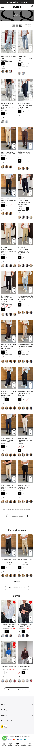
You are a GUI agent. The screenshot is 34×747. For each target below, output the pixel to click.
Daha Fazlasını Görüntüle (17, 588)
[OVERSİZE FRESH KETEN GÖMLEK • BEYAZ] (10, 681)
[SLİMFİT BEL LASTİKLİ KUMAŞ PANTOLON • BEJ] (2, 455)
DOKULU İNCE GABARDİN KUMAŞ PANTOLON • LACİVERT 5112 (8, 393)
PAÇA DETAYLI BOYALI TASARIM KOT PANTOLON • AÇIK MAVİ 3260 (25, 57)
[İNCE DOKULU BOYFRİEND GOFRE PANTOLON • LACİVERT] (23, 217)
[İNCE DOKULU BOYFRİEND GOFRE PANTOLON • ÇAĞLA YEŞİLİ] (31, 217)
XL (3, 66)
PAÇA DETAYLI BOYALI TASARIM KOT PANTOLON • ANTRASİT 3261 (8, 106)
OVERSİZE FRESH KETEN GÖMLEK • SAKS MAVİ (9, 667)
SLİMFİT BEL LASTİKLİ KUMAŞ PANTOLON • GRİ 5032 (25, 440)
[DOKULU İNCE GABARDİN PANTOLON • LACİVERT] (31, 312)
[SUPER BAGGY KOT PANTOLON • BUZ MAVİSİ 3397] (10, 71)
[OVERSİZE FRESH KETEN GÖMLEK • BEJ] (6, 681)
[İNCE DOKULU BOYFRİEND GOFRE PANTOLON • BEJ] (19, 217)
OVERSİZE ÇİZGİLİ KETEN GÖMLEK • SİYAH (25, 626)
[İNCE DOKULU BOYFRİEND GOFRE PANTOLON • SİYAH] (27, 217)
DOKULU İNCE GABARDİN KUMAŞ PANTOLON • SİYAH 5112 (25, 393)
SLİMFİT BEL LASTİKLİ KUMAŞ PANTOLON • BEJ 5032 (8, 487)
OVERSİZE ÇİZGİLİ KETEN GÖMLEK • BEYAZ (9, 626)
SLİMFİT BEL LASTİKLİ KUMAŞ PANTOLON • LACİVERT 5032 (7, 440)
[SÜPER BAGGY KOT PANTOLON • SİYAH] (6, 71)
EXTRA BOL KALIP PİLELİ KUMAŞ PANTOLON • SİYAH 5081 (9, 561)
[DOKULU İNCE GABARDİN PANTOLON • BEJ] (19, 312)
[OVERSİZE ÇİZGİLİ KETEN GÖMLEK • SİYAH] (10, 635)
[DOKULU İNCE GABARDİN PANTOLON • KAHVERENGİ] (27, 312)
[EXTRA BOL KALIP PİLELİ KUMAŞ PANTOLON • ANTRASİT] (2, 575)
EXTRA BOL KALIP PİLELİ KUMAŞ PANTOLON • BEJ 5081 (25, 561)
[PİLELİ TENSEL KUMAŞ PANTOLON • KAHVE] (6, 166)
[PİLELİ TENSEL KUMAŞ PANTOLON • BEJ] (2, 166)
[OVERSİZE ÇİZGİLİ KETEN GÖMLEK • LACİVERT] (6, 635)
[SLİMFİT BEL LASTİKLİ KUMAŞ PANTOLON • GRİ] (6, 455)
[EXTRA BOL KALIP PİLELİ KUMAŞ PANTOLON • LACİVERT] (10, 575)
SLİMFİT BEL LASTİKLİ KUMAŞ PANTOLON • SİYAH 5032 (24, 487)
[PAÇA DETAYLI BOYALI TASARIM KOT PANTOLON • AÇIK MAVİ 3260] (23, 73)
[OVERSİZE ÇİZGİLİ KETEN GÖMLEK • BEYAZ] (2, 635)
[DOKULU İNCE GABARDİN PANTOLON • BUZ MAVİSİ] (23, 312)
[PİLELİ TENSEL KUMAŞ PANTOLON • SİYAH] (10, 166)
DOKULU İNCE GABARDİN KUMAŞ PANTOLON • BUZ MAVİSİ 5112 (25, 298)
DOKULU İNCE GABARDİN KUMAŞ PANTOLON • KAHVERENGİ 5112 (8, 346)
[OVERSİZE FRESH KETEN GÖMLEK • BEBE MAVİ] (2, 681)
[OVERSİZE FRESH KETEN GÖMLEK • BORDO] (14, 681)
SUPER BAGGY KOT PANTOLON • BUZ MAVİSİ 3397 (8, 56)
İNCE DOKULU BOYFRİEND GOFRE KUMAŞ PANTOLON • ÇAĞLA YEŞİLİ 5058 (24, 250)
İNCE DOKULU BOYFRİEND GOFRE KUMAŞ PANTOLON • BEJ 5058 (8, 250)
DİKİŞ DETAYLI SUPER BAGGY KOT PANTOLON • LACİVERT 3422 (25, 105)
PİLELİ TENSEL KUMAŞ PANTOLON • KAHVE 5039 (24, 154)
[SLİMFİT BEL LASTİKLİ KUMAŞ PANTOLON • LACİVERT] (10, 455)
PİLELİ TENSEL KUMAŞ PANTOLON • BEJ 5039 (8, 153)
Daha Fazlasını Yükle (17, 516)
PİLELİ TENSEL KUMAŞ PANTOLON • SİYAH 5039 (8, 200)
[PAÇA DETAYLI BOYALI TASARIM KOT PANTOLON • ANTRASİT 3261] (19, 73)
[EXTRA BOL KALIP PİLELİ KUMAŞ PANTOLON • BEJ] (6, 575)
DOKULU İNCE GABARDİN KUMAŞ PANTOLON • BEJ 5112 (25, 346)
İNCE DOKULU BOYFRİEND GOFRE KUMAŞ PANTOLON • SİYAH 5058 (7, 298)
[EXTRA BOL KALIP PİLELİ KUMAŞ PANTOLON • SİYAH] (14, 575)
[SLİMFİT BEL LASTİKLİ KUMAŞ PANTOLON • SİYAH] (14, 455)
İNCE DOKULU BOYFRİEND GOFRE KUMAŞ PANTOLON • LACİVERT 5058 (24, 201)
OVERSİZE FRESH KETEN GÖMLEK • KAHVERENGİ (25, 667)
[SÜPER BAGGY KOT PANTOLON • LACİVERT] (2, 71)
